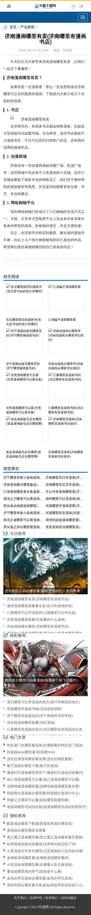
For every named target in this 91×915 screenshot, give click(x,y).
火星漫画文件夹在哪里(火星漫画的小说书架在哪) (45, 850)
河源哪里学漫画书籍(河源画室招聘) (34, 709)
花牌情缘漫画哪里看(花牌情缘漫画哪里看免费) (43, 786)
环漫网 (43, 907)
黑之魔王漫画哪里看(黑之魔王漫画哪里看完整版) (45, 837)
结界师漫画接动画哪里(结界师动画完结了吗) (41, 843)
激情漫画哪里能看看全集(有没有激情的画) (40, 606)
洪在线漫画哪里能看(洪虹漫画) (31, 722)
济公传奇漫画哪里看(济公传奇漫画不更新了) (66, 491)
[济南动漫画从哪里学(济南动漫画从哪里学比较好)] (66, 343)
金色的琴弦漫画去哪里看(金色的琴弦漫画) (40, 878)
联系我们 (51, 898)
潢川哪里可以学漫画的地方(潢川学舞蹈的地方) (43, 702)
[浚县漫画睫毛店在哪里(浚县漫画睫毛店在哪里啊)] (24, 431)
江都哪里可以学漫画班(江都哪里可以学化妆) (41, 613)
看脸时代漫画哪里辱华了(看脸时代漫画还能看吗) (45, 772)
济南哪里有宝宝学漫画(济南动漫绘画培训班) (66, 484)
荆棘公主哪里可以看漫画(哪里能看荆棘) (38, 799)
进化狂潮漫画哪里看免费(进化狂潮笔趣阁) (40, 758)
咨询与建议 (68, 898)
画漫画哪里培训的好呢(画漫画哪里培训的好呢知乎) (47, 806)
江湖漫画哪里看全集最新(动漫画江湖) (23, 491)
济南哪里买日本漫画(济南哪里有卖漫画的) (66, 477)
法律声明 (36, 898)
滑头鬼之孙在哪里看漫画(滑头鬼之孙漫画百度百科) (23, 526)
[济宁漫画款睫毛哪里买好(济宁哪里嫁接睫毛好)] (24, 343)
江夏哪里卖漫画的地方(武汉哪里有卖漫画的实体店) (47, 729)
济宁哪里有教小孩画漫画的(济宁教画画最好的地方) (23, 477)
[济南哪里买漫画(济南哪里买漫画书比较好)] (66, 431)
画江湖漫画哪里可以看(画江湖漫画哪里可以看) (43, 779)
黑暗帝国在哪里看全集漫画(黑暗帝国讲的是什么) (45, 884)
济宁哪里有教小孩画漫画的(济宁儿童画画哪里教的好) (23, 512)
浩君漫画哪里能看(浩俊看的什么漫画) (36, 619)
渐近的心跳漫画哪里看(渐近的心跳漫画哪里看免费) (47, 633)
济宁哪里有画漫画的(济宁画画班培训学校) (40, 716)
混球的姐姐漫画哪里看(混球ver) (66, 519)
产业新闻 (27, 27)
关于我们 (20, 898)
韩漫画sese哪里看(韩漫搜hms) (31, 751)
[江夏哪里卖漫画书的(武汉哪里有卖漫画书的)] (66, 387)
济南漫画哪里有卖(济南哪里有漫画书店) (38, 599)
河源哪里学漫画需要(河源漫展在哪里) (66, 505)
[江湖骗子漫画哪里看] (66, 299)
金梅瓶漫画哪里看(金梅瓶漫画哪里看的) (38, 857)
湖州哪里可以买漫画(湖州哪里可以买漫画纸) (66, 498)
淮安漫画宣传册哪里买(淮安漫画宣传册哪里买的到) (66, 526)
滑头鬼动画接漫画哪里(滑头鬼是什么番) (23, 505)
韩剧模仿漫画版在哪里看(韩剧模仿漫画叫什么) (43, 792)
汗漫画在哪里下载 (21, 695)
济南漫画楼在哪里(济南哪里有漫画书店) (38, 626)
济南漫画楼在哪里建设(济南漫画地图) (23, 484)
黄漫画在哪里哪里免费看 (26, 830)
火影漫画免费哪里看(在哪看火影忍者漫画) (40, 864)
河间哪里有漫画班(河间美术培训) (33, 688)
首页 (13, 27)
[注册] (81, 6)
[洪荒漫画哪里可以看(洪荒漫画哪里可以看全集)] (24, 387)
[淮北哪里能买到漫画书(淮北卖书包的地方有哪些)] (24, 299)
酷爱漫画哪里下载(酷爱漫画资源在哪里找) (40, 823)
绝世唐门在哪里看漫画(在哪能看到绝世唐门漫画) (45, 745)
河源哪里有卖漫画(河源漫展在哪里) (66, 512)
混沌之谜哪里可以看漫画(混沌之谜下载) (23, 519)
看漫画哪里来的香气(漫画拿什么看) (34, 871)
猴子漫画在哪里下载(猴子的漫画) (33, 765)
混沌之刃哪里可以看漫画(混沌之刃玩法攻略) (23, 498)
